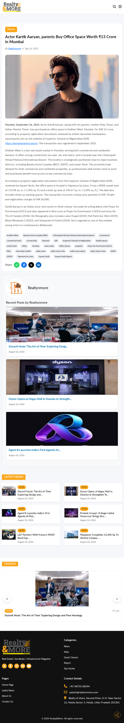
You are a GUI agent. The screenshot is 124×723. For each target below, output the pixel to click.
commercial (104, 235)
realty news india (58, 251)
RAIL (9, 251)
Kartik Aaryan (101, 241)
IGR (56, 241)
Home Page (7, 685)
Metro (24, 246)
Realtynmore (14, 49)
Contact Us (7, 701)
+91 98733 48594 (79, 686)
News (67, 646)
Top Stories (69, 668)
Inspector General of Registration (77, 241)
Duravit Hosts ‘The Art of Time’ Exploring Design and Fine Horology (43, 615)
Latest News (8, 690)
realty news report (77, 251)
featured (45, 241)
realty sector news (98, 251)
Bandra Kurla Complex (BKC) (35, 235)
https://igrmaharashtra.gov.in (21, 143)
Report (67, 663)
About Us (6, 696)
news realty (49, 246)
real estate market (23, 251)
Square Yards (44, 256)
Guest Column (71, 657)
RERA (113, 251)
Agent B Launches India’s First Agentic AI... (35, 450)
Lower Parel (12, 246)
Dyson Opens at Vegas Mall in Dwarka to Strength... (40, 399)
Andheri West (12, 235)
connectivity (31, 241)
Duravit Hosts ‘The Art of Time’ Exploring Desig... (38, 346)
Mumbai (35, 246)
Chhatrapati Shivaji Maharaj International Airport (73, 235)
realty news (41, 251)
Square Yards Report (63, 256)
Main (66, 652)
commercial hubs (14, 241)
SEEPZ (9, 256)
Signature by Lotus (25, 256)
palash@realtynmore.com (83, 692)
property (79, 246)
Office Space (64, 246)
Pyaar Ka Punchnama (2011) (100, 246)
